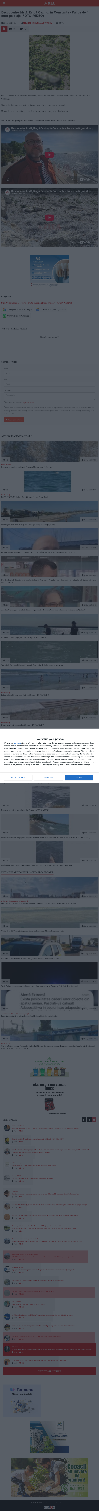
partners (17, 743)
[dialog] (49, 756)
